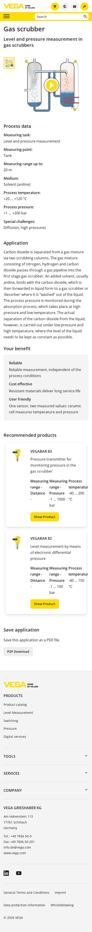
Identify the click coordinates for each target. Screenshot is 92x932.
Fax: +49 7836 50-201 (19, 842)
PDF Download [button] (18, 651)
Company (13, 790)
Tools (9, 756)
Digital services (15, 736)
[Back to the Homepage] (21, 684)
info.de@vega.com (17, 847)
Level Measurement (18, 712)
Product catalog (15, 704)
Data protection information (24, 905)
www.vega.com (15, 853)
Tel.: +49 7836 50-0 (17, 836)
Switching (11, 721)
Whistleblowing (62, 905)
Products (13, 695)
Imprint (60, 892)
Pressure (10, 728)
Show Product (44, 517)
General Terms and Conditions (26, 892)
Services (11, 773)
